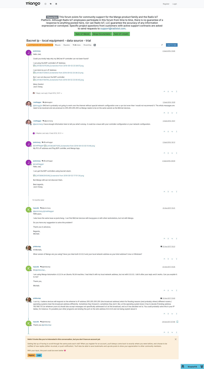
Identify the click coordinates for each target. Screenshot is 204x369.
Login (39, 355)
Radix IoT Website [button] (82, 34)
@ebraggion (48, 102)
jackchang (36, 51)
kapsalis (36, 208)
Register (31, 355)
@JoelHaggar (48, 142)
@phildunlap (46, 267)
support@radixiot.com (112, 28)
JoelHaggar (37, 102)
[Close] (175, 339)
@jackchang (48, 121)
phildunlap (37, 246)
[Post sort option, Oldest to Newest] (162, 45)
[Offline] (29, 104)
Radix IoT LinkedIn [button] (121, 34)
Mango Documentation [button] (101, 34)
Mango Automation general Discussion (40, 45)
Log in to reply (171, 45)
